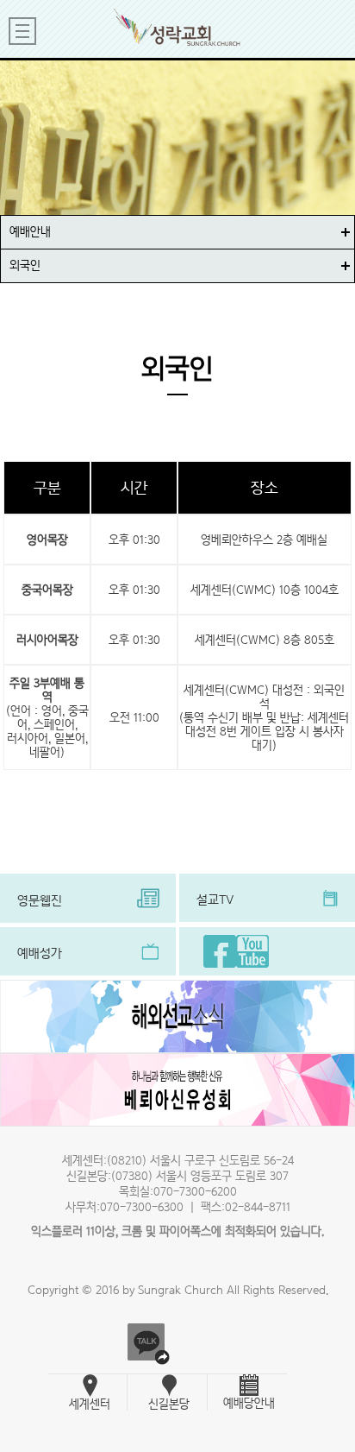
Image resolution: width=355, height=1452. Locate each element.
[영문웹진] (88, 918)
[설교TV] (267, 918)
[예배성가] (88, 971)
